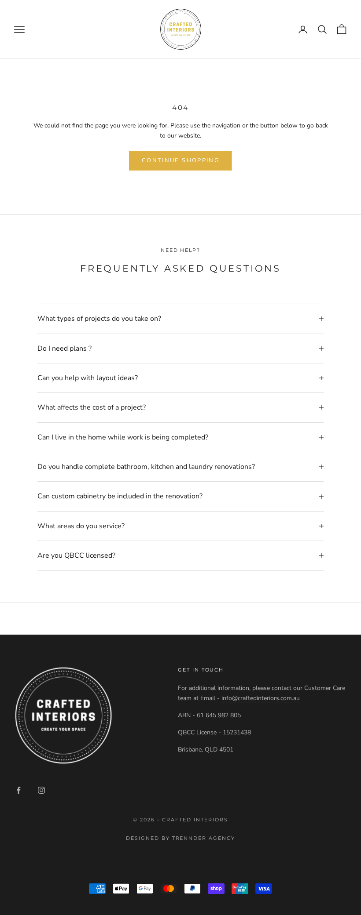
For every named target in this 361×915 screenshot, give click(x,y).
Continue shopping (180, 160)
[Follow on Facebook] (18, 790)
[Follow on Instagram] (41, 790)
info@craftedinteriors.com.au (260, 698)
